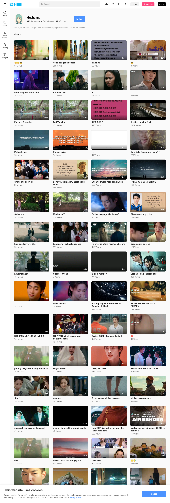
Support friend (60, 274)
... (93, 152)
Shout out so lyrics (23, 182)
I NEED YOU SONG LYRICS (143, 182)
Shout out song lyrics (141, 214)
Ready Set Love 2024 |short (144, 368)
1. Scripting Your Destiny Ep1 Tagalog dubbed (106, 305)
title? (17, 398)
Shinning (96, 62)
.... (15, 303)
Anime (5, 25)
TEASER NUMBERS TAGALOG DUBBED (145, 305)
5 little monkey (99, 274)
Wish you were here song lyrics (107, 182)
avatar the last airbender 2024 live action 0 (148, 429)
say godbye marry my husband (29, 428)
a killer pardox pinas (141, 398)
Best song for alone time (26, 92)
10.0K (42, 21)
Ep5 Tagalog (59, 122)
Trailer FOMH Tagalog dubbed (107, 336)
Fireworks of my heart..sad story (108, 244)
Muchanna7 (59, 214)
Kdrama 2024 (59, 92)
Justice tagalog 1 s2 (141, 122)
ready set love (99, 368)
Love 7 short (59, 303)
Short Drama (4, 37)
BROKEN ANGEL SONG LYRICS (29, 336)
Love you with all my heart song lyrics (69, 183)
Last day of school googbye (67, 244)
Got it (154, 494)
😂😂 (133, 460)
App (136, 4)
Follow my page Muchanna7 (105, 214)
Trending (4, 48)
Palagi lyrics (20, 152)
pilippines (96, 460)
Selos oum (19, 214)
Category (5, 58)
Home (5, 15)
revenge (57, 398)
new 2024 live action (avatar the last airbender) (108, 429)
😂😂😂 (18, 62)
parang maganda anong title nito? (31, 368)
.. (131, 92)
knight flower (59, 368)
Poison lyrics (59, 152)
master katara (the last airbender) (70, 428)
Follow (79, 19)
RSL (16, 460)
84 (28, 21)
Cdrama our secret (140, 244)
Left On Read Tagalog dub (144, 274)
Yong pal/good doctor (64, 62)
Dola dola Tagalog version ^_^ (145, 152)
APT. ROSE (97, 122)
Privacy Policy (75, 498)
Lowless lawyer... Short (25, 244)
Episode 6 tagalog (23, 122)
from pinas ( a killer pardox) (106, 398)
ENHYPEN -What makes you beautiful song (66, 337)
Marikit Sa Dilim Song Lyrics (67, 460)
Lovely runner (21, 274)
